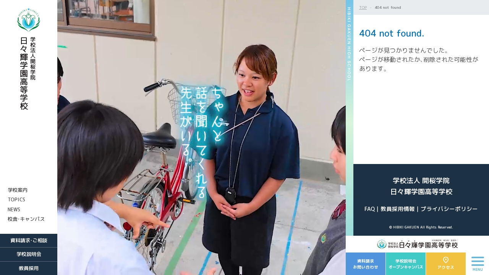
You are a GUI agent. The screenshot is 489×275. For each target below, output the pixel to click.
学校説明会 (28, 254)
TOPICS (16, 199)
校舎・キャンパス (26, 218)
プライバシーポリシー (449, 209)
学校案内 (18, 190)
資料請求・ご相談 (28, 240)
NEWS (14, 209)
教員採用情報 (398, 209)
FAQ (369, 209)
